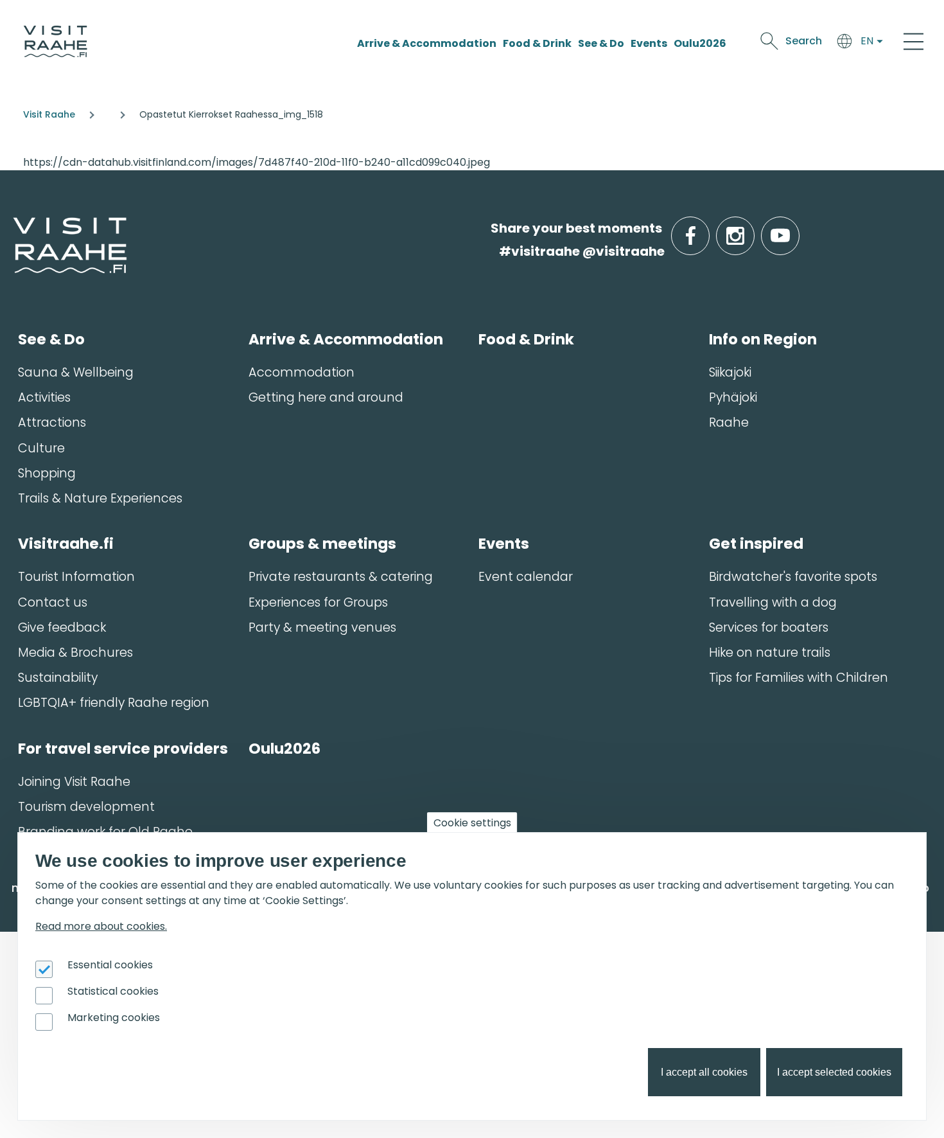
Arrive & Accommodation (426, 43)
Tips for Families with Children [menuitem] (798, 677)
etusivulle (14, 227)
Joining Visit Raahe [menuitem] (74, 781)
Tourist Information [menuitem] (76, 576)
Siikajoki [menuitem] (730, 372)
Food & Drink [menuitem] (526, 339)
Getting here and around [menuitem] (326, 397)
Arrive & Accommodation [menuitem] (346, 339)
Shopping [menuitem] (47, 473)
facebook (706, 228)
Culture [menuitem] (41, 448)
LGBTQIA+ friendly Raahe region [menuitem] (113, 702)
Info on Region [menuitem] (763, 339)
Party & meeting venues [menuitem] (322, 627)
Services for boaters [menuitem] (768, 627)
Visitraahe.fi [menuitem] (66, 543)
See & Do (601, 43)
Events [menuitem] (503, 543)
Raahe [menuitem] (729, 422)
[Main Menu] (913, 41)
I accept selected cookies (834, 1072)
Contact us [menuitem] (52, 602)
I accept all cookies (704, 1072)
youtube (797, 228)
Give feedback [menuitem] (62, 627)
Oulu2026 (700, 43)
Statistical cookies (113, 991)
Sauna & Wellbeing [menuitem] (76, 372)
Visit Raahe (49, 114)
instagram (752, 228)
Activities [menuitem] (44, 397)
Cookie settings (472, 822)
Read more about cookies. (101, 926)
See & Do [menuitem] (51, 339)
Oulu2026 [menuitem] (284, 748)
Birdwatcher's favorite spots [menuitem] (793, 576)
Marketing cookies (113, 1017)
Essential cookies (110, 964)
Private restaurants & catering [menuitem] (341, 576)
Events (649, 43)
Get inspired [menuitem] (756, 543)
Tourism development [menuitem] (86, 806)
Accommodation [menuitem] (301, 372)
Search (803, 40)
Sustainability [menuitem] (58, 677)
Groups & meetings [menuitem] (322, 543)
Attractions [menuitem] (52, 422)
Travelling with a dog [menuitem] (773, 602)
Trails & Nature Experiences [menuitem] (100, 498)
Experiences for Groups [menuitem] (318, 602)
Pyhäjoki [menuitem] (733, 397)
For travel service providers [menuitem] (123, 748)
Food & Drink (537, 43)
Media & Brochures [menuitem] (75, 652)
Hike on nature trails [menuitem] (769, 652)
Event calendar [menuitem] (525, 576)
